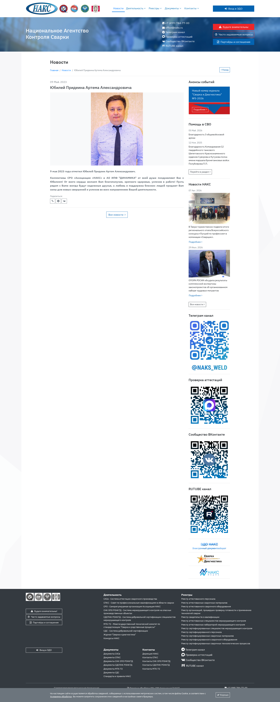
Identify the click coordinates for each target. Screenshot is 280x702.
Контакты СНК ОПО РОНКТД (156, 661)
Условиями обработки (61, 696)
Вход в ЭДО (235, 8)
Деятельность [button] (135, 8)
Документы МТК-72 (113, 668)
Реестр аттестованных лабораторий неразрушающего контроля (213, 624)
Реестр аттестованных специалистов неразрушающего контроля (213, 620)
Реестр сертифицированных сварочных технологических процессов (215, 643)
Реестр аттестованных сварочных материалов (204, 602)
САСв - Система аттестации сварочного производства (130, 599)
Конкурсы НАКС (111, 638)
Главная (54, 70)
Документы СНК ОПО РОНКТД (118, 661)
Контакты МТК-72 (151, 668)
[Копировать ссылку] (52, 201)
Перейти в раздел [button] (199, 171)
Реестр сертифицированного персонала (201, 632)
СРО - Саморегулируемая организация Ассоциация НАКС (132, 606)
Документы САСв (112, 653)
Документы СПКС (112, 657)
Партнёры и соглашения (235, 41)
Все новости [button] (115, 214)
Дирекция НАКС (150, 653)
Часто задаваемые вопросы (236, 34)
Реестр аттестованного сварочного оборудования (206, 606)
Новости (118, 8)
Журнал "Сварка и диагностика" (120, 634)
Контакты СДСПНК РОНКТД (156, 665)
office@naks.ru (174, 27)
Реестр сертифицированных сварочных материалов (207, 636)
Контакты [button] (190, 8)
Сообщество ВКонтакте (180, 41)
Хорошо (224, 694)
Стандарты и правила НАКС (117, 676)
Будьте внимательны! (45, 611)
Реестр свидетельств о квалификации (200, 617)
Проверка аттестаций (179, 36)
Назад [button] (225, 69)
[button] (58, 201)
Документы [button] (172, 8)
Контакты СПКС (150, 657)
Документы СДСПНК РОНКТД (118, 665)
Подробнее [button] (195, 241)
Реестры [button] (154, 8)
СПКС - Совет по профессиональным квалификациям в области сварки (139, 602)
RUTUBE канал (174, 45)
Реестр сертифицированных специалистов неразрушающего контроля (216, 628)
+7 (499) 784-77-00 (177, 23)
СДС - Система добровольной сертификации (126, 630)
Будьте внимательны (235, 27)
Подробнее (199, 109)
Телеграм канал (175, 32)
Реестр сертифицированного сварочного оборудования (209, 639)
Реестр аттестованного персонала (198, 599)
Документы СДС (111, 672)
